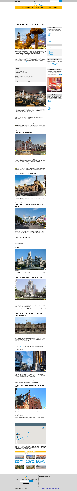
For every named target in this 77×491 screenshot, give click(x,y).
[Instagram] (16, 1)
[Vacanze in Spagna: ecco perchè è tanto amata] (19, 467)
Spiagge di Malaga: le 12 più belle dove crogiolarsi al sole (19, 461)
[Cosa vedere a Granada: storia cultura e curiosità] (30, 467)
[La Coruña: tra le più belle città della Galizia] (41, 467)
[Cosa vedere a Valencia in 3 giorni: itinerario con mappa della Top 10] (30, 457)
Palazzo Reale (37, 337)
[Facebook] (15, 1)
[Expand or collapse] (44, 68)
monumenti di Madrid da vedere (23, 61)
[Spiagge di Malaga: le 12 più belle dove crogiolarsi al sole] (19, 457)
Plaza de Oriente (22, 346)
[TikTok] (19, 1)
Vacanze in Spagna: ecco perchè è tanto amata (19, 470)
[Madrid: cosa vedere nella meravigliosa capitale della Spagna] (41, 457)
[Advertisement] (38, 17)
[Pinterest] (18, 1)
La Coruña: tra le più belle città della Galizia (40, 471)
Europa (38, 9)
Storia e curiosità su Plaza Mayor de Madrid (26, 130)
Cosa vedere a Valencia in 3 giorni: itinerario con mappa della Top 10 (30, 461)
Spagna (41, 9)
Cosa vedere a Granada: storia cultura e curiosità (30, 471)
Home (35, 9)
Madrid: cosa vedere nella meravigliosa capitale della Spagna (40, 461)
